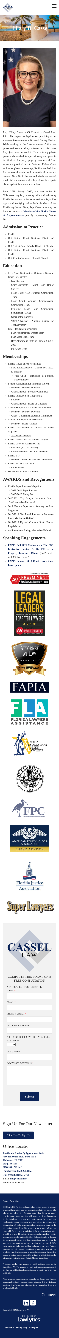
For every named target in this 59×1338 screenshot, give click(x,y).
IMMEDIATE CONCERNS (20, 1063)
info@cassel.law (18, 1178)
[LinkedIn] (26, 1302)
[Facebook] (33, 1302)
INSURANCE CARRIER (19, 1025)
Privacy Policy (21, 1327)
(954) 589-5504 (10, 1164)
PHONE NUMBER (16, 1014)
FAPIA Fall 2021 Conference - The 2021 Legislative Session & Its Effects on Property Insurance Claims (31, 549)
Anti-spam (33, 1327)
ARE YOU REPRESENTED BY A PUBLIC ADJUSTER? (29, 1039)
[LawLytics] (29, 1319)
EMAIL (11, 1002)
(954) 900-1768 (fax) (12, 1167)
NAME (11, 990)
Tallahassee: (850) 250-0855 (17, 1171)
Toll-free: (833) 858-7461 (16, 1175)
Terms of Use (9, 1327)
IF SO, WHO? (13, 1052)
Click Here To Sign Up (18, 1135)
